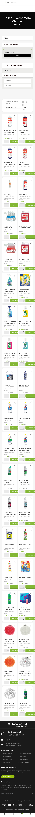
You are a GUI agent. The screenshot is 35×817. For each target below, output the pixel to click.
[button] (16, 141)
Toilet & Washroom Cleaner (11, 71)
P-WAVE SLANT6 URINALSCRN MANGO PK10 (8, 672)
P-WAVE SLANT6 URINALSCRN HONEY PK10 (24, 640)
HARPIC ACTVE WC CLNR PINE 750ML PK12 (25, 545)
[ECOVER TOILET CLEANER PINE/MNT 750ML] (9, 471)
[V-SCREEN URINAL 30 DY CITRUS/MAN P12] (9, 693)
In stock (8, 86)
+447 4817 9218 (15, 735)
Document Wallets (25, 754)
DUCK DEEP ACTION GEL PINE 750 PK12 (9, 449)
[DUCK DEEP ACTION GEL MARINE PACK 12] (25, 407)
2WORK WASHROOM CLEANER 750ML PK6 (10, 259)
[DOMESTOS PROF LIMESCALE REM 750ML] (25, 375)
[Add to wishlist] (14, 116)
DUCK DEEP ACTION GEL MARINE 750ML (9, 418)
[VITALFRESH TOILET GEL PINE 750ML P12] (25, 693)
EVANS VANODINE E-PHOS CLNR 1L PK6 (24, 513)
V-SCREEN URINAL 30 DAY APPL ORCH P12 (24, 672)
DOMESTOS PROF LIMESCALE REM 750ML (24, 386)
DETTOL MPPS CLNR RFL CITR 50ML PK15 (25, 322)
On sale (8, 80)
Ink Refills (23, 757)
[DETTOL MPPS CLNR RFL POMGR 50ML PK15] (9, 343)
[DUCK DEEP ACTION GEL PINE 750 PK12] (9, 439)
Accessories (6, 763)
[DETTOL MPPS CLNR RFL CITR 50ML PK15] (25, 312)
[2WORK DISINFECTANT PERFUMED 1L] (25, 153)
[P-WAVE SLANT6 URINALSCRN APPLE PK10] (9, 630)
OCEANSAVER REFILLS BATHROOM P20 (25, 609)
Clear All (28, 38)
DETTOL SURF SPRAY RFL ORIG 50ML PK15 (24, 354)
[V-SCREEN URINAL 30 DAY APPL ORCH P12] (25, 662)
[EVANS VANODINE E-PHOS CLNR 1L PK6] (25, 503)
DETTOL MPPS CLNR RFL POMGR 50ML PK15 (9, 354)
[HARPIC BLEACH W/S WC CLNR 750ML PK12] (9, 566)
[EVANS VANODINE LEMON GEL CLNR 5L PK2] (9, 534)
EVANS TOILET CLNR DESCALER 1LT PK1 (10, 513)
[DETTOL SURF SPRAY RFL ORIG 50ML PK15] (25, 343)
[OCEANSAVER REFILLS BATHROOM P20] (25, 598)
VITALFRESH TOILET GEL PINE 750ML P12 (24, 704)
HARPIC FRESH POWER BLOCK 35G (25, 577)
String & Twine (24, 763)
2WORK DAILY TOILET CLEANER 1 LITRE (9, 163)
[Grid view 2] (23, 102)
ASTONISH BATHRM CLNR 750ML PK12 (9, 290)
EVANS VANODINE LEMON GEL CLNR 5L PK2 (9, 545)
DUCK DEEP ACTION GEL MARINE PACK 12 (25, 418)
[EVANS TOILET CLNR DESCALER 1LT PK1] (9, 503)
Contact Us (7, 776)
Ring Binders (24, 760)
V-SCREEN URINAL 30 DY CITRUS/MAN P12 (9, 704)
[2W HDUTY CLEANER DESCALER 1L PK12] (9, 121)
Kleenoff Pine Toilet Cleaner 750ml (9, 608)
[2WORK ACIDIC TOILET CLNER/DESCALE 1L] (25, 121)
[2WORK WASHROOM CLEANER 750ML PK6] (9, 248)
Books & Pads (7, 757)
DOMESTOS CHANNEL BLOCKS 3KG (9, 386)
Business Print (7, 760)
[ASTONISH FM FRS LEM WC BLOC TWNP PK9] (25, 280)
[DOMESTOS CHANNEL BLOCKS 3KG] (9, 375)
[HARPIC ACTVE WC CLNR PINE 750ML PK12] (25, 534)
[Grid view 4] (23, 105)
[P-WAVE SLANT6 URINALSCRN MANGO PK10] (9, 662)
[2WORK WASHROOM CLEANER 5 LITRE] (25, 216)
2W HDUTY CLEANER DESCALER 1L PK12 (10, 131)
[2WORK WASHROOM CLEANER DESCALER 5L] (25, 248)
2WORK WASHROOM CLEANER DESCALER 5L (25, 259)
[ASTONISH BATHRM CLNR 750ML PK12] (9, 280)
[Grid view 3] (26, 102)
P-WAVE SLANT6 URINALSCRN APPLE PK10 (9, 640)
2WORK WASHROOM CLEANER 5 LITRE (25, 227)
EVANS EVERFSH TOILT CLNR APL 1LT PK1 (24, 481)
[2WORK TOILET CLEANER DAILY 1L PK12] (25, 184)
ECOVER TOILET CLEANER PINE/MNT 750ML (9, 481)
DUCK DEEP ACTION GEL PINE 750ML (25, 449)
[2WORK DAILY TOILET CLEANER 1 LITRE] (9, 153)
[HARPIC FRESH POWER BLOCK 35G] (25, 566)
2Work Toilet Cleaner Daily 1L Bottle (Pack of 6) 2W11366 (9, 195)
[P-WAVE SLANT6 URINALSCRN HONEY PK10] (25, 630)
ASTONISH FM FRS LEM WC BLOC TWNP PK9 (24, 290)
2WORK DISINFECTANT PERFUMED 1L (23, 163)
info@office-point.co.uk (11, 740)
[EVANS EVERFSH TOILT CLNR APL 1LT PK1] (25, 471)
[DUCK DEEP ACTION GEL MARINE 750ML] (9, 407)
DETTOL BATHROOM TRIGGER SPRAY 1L (10, 322)
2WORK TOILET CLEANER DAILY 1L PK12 (24, 195)
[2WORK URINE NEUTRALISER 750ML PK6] (9, 216)
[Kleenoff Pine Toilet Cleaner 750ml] (9, 598)
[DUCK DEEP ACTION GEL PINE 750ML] (25, 439)
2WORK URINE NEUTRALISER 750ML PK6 (8, 227)
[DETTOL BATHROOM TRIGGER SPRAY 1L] (9, 312)
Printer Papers (7, 754)
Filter (17, 55)
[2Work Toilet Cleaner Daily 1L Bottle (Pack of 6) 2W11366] (9, 184)
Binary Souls (25, 809)
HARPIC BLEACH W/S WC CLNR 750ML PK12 (8, 577)
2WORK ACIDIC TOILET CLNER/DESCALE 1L (25, 131)
